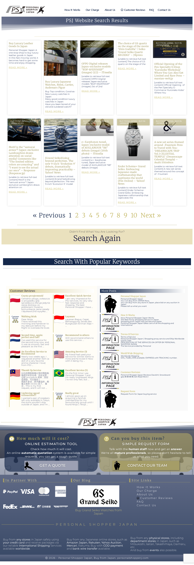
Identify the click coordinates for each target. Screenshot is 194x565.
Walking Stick (29, 316)
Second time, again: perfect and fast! (32, 336)
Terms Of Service (130, 334)
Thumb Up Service (31, 370)
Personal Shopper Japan (133, 296)
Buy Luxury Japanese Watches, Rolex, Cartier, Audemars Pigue (59, 84)
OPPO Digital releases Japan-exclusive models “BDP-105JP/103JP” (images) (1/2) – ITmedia (97, 68)
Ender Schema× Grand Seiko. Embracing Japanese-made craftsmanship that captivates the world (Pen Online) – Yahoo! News (132, 175)
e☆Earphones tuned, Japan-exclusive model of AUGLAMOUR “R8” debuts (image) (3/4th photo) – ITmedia (95, 147)
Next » (151, 215)
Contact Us (164, 9)
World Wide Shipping (132, 353)
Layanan (70, 316)
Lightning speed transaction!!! (30, 394)
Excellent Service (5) (76, 370)
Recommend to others (77, 335)
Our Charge (92, 9)
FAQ (151, 9)
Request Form (128, 391)
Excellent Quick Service (78, 295)
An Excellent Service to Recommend (34, 352)
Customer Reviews (134, 9)
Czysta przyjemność (32, 295)
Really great (72, 393)
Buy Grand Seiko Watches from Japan (98, 511)
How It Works (72, 9)
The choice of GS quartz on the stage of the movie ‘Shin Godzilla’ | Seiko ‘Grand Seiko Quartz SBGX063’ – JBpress (133, 49)
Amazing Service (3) (76, 351)
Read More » (18, 67)
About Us (110, 9)
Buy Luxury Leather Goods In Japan (21, 45)
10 (134, 215)
